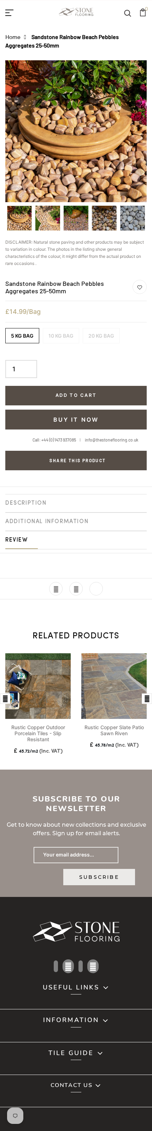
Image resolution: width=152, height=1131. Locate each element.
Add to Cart (76, 395)
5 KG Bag (22, 336)
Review (16, 540)
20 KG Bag (101, 336)
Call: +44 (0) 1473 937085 (54, 439)
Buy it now (76, 419)
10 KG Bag (61, 336)
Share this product (77, 460)
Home (13, 36)
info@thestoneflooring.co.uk (111, 439)
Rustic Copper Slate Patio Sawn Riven (114, 730)
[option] (19, 220)
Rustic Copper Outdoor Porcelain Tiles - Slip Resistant (38, 733)
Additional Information (46, 522)
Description (26, 503)
